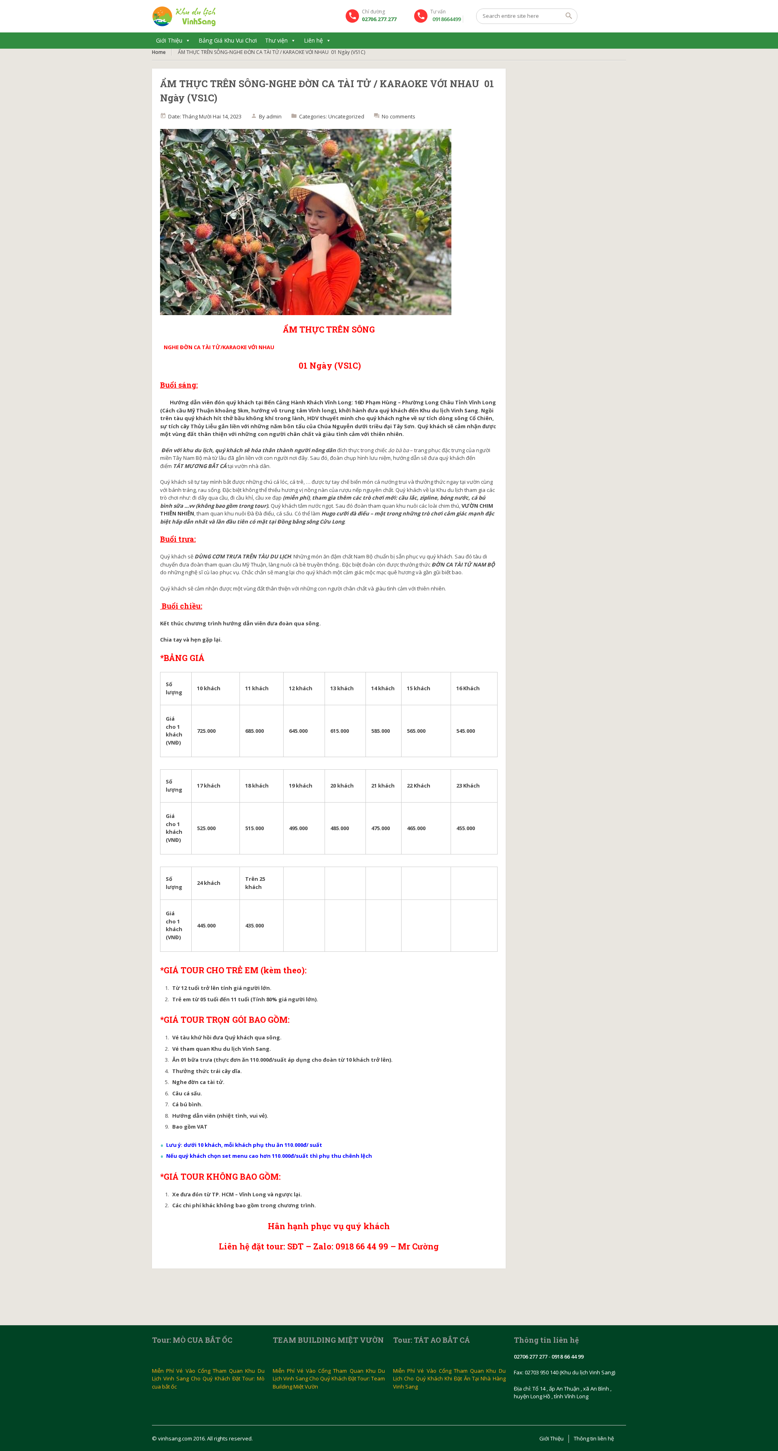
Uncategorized (346, 116)
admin (274, 116)
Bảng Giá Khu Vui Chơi (228, 40)
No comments (398, 116)
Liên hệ (313, 40)
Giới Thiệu (169, 40)
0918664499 (446, 19)
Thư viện (276, 40)
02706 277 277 (530, 1356)
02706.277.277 (379, 19)
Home (159, 52)
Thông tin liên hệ (594, 1438)
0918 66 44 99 (567, 1356)
